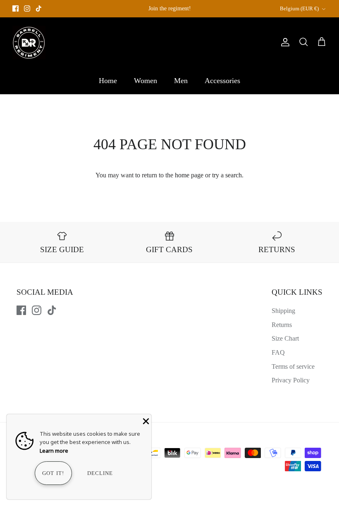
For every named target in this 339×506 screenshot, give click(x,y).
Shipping (283, 310)
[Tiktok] (39, 8)
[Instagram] (27, 8)
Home (108, 80)
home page (189, 175)
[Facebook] (15, 8)
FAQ (278, 352)
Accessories (222, 80)
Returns (282, 324)
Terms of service (293, 366)
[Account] (283, 42)
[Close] (145, 420)
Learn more (54, 450)
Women (145, 80)
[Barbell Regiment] (28, 42)
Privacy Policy (291, 380)
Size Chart (285, 338)
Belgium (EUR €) (299, 8)
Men (181, 80)
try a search (227, 175)
